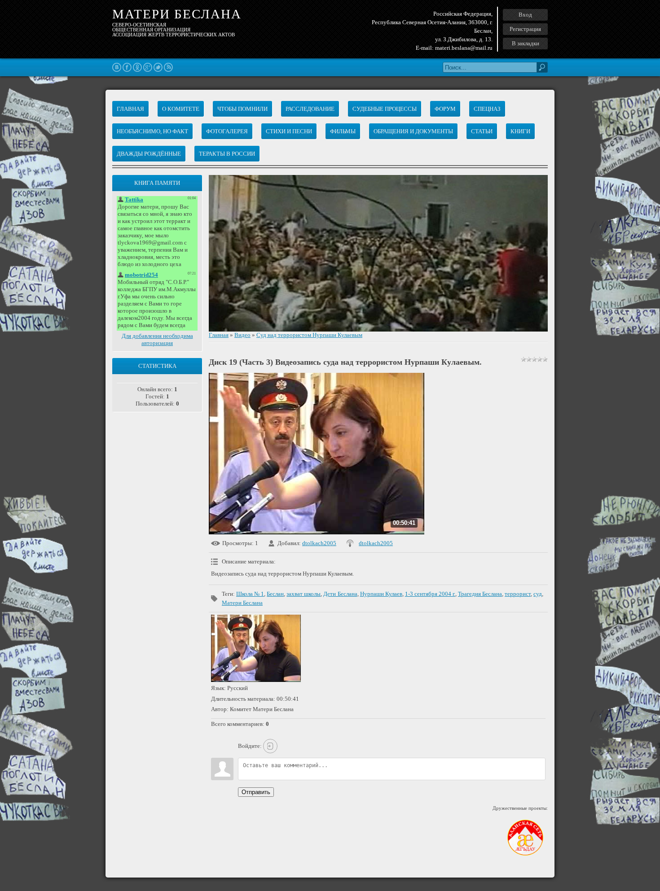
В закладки (525, 43)
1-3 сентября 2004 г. (430, 593)
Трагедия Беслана (480, 593)
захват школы (303, 593)
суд (537, 593)
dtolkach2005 (319, 543)
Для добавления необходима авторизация (157, 339)
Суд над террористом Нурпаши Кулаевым (309, 335)
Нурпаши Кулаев (381, 593)
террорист (518, 593)
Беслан (275, 593)
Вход (525, 14)
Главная (219, 335)
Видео (242, 335)
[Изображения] (256, 648)
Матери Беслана (242, 602)
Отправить (256, 792)
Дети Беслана (340, 593)
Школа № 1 (250, 593)
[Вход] (270, 746)
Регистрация (525, 29)
